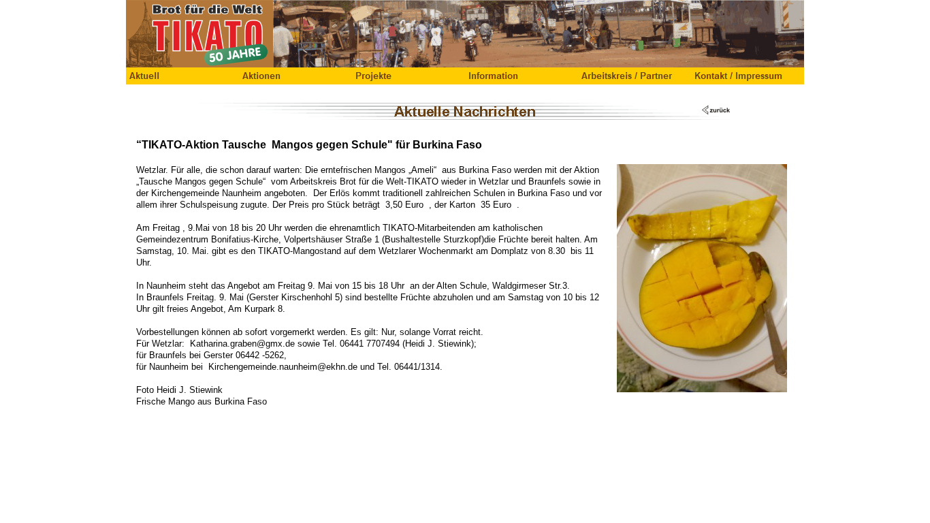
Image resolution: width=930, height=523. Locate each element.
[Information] (521, 75)
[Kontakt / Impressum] (747, 75)
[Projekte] (408, 75)
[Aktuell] (182, 75)
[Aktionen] (295, 75)
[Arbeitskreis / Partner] (634, 75)
